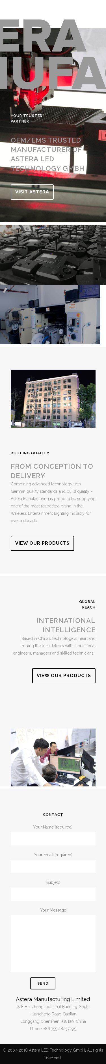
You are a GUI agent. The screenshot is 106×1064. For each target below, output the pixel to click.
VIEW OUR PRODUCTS (42, 543)
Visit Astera (32, 192)
